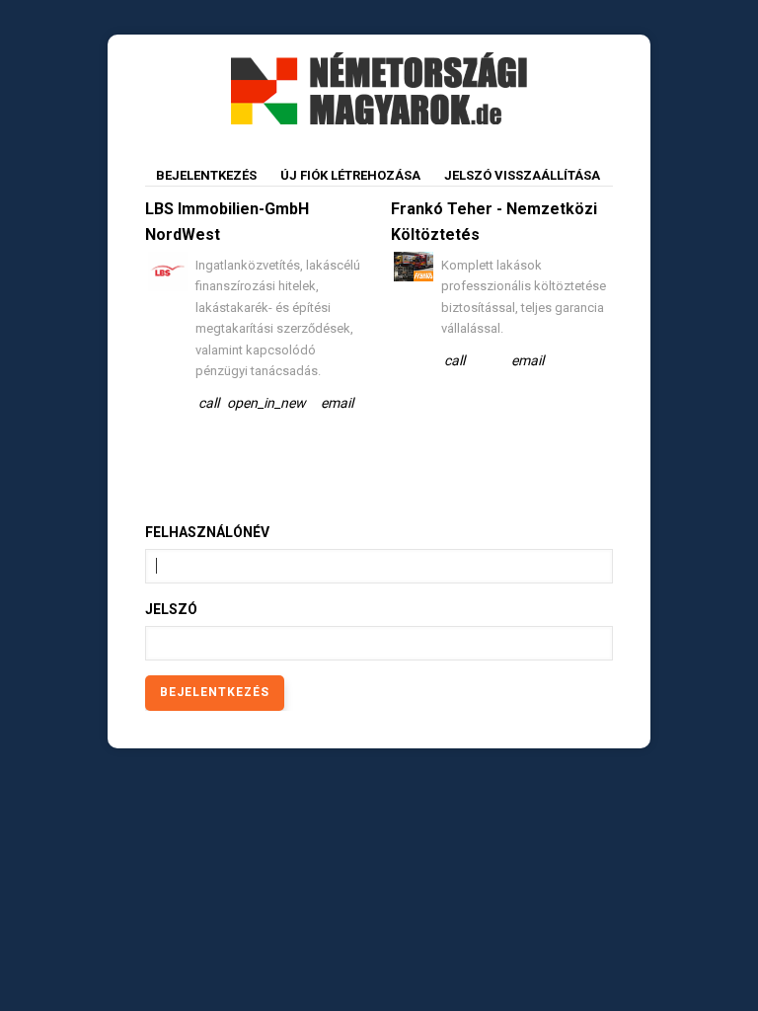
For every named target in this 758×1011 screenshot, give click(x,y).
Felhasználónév (207, 532)
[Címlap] (379, 87)
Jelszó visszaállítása (522, 175)
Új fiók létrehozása (350, 175)
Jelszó (171, 609)
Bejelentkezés (211, 179)
